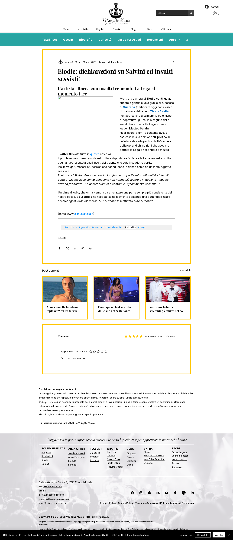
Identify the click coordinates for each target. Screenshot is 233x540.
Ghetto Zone (113, 459)
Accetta (219, 535)
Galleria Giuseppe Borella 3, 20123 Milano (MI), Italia (66, 482)
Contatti (45, 464)
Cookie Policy (125, 503)
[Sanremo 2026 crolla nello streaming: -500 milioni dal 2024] (168, 289)
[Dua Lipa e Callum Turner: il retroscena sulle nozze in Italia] (116, 289)
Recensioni (155, 39)
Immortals (95, 456)
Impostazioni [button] (185, 535)
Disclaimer (188, 503)
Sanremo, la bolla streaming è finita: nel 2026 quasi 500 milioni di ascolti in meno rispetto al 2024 (167, 309)
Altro (172, 39)
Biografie (85, 39)
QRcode (148, 463)
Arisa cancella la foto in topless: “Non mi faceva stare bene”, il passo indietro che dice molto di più (63, 309)
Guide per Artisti (129, 39)
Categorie (95, 452)
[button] (217, 13)
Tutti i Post (49, 39)
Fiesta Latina (113, 463)
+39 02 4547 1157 (52, 486)
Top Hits (111, 452)
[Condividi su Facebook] (59, 248)
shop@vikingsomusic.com (52, 503)
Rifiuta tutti (202, 535)
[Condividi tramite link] (82, 248)
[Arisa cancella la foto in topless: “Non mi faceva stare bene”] (65, 289)
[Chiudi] (229, 534)
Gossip (68, 39)
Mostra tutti (185, 270)
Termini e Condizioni (146, 503)
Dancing (111, 455)
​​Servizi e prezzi (76, 453)
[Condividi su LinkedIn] (74, 248)
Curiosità (105, 39)
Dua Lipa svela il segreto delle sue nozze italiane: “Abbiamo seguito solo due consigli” (115, 309)
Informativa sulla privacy (137, 535)
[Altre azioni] (173, 62)
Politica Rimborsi (170, 503)
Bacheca (94, 460)
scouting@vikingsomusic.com (54, 499)
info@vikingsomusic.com (168, 406)
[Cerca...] (191, 13)
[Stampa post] (90, 248)
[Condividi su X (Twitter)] (67, 248)
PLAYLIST (96, 448)
